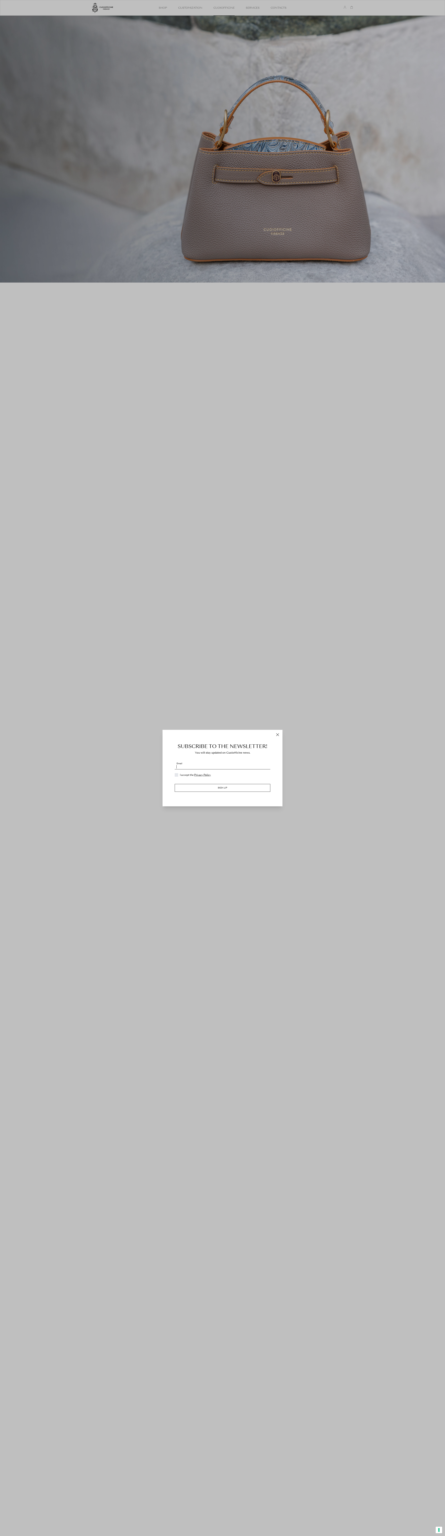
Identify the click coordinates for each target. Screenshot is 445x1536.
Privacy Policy (202, 775)
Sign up (222, 787)
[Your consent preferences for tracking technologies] (439, 1530)
